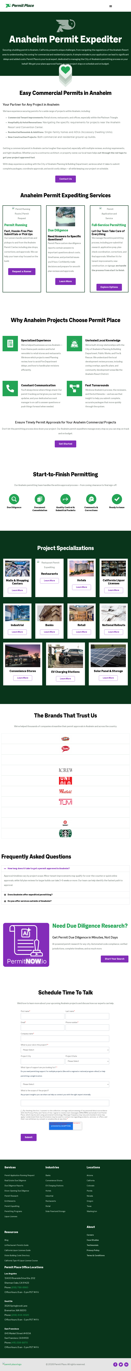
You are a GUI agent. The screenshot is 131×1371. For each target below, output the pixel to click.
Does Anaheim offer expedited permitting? (30, 895)
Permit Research (11, 1196)
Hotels (48, 1191)
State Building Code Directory (17, 1256)
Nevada (90, 1196)
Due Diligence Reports (13, 1186)
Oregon (90, 1201)
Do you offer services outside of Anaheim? (30, 901)
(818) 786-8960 (19, 1287)
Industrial (49, 1196)
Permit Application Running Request (19, 1176)
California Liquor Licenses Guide (17, 1250)
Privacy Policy (93, 1250)
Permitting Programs (13, 1211)
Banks (48, 1176)
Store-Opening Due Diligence (16, 1191)
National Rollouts (113, 625)
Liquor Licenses (10, 1217)
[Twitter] (121, 1364)
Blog (6, 1240)
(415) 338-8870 (19, 1343)
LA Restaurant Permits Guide (16, 1245)
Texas (89, 1206)
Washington (92, 1211)
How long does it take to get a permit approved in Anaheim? (39, 868)
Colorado (90, 1186)
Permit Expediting (11, 1206)
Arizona (90, 1176)
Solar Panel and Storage (55, 1211)
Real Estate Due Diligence (15, 1181)
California (91, 1181)
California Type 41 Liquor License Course (21, 1261)
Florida (89, 1191)
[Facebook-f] (115, 1364)
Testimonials (92, 1245)
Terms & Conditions (96, 1256)
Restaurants (51, 1201)
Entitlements (9, 1201)
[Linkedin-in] (126, 1364)
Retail (48, 1206)
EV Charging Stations (54, 1186)
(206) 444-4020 (20, 1315)
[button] (111, 6)
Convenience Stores (54, 1181)
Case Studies (93, 1240)
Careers (90, 1235)
